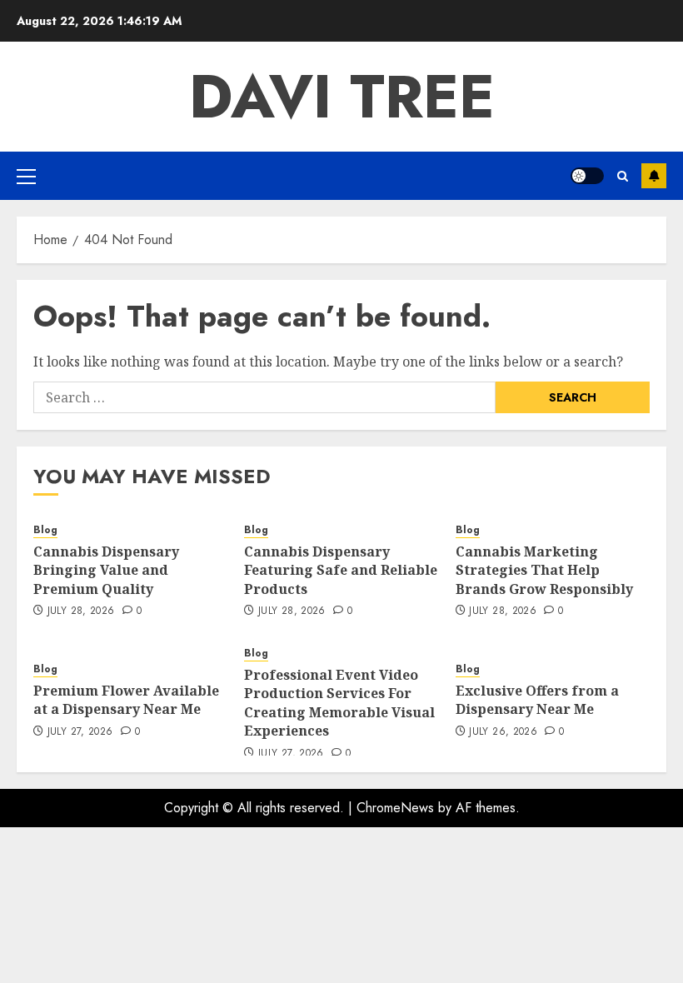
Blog (45, 530)
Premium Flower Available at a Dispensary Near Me (126, 699)
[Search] (622, 176)
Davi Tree (342, 96)
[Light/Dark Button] (587, 175)
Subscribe (653, 175)
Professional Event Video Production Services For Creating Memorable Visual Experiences (339, 703)
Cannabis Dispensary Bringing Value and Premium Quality (106, 570)
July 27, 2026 (80, 732)
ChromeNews (395, 807)
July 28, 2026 (81, 611)
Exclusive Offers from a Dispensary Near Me (537, 699)
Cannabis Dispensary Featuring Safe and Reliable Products (340, 570)
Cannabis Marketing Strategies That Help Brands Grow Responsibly (544, 570)
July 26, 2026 (503, 732)
